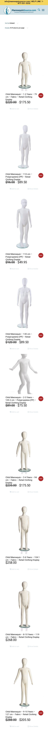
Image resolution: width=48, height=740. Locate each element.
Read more (15, 269)
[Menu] (43, 10)
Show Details (33, 109)
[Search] (37, 10)
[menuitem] (37, 10)
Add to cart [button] (15, 109)
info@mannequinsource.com (17, 1)
